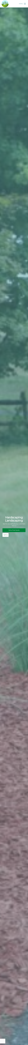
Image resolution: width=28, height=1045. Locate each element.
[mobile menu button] (25, 4)
